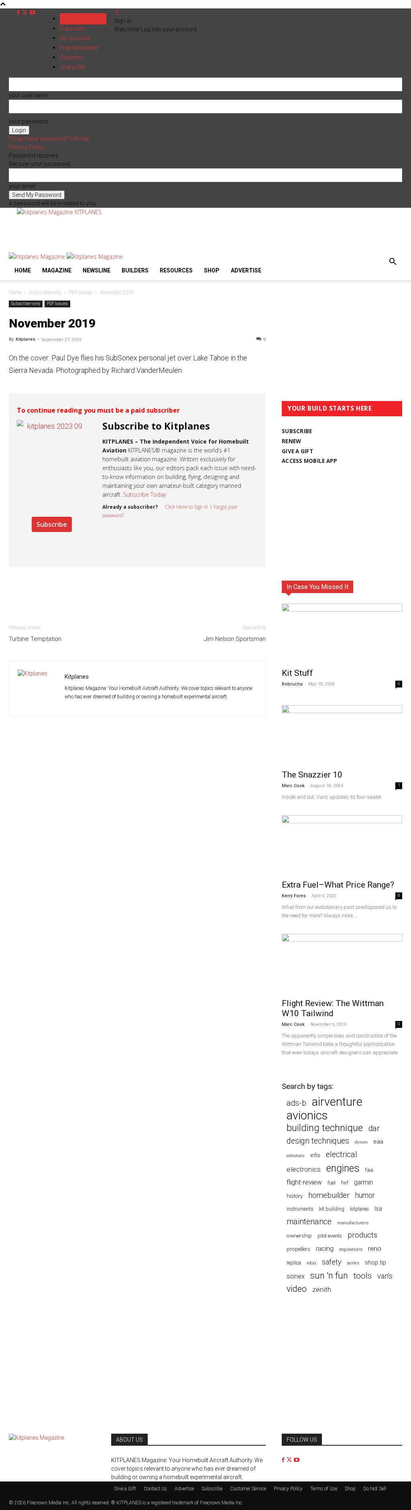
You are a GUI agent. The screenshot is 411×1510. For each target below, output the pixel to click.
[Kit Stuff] (342, 633)
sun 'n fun (329, 1275)
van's (385, 1276)
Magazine (56, 270)
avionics (307, 1115)
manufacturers (352, 1223)
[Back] (117, 12)
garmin (363, 1182)
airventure (337, 1102)
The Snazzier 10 (312, 775)
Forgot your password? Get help (49, 138)
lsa (378, 1208)
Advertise (246, 270)
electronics (304, 1169)
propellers (298, 1249)
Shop (212, 270)
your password (28, 121)
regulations (350, 1249)
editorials (296, 1155)
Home (22, 270)
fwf (344, 1183)
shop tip (375, 1262)
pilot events (329, 1236)
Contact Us (155, 1489)
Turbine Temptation (35, 638)
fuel (332, 1183)
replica (294, 1263)
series (353, 1263)
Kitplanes (25, 339)
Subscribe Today (144, 494)
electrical (341, 1154)
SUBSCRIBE (297, 431)
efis (315, 1155)
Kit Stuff (297, 673)
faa (369, 1170)
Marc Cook (293, 785)
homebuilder (329, 1195)
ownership (299, 1235)
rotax (311, 1263)
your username (28, 95)
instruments (300, 1209)
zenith (321, 1289)
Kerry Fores (294, 895)
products (362, 1235)
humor (365, 1195)
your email (22, 186)
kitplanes (359, 1209)
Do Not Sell (374, 1489)
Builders (135, 270)
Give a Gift (125, 1489)
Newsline (96, 270)
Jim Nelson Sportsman (235, 638)
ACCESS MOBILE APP (310, 460)
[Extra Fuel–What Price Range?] (342, 845)
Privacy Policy (27, 147)
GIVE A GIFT (297, 451)
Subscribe (72, 28)
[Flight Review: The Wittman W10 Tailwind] (342, 963)
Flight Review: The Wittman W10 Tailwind (333, 1008)
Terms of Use (323, 1489)
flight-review (304, 1182)
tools (363, 1276)
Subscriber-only (45, 292)
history (295, 1196)
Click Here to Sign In (186, 506)
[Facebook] (19, 12)
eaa (378, 1141)
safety (331, 1262)
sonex (296, 1276)
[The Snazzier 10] (342, 735)
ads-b (296, 1103)
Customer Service (248, 1489)
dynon (361, 1142)
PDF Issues (80, 292)
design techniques (318, 1141)
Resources (176, 270)
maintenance (309, 1221)
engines (343, 1168)
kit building (331, 1209)
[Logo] (38, 256)
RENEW (291, 441)
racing (325, 1248)
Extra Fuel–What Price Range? (338, 885)
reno (374, 1248)
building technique (325, 1128)
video (297, 1289)
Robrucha (292, 684)
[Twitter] (25, 12)
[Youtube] (32, 12)
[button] (392, 262)
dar (374, 1128)
